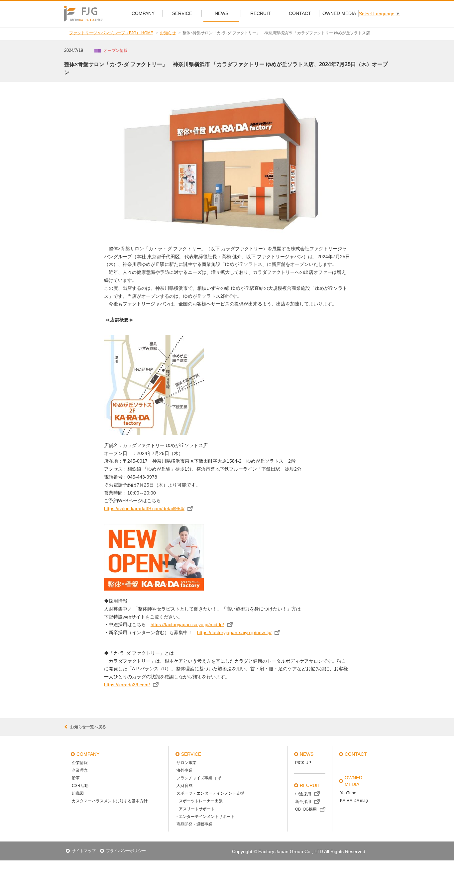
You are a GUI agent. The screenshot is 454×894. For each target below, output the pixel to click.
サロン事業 (186, 762)
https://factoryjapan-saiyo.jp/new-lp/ (234, 632)
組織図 (78, 793)
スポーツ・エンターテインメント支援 (210, 793)
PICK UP (303, 762)
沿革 (76, 778)
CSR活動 (80, 785)
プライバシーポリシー (126, 850)
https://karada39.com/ (127, 684)
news (306, 754)
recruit (310, 785)
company (87, 754)
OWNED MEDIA (353, 781)
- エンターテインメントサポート (205, 816)
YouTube (348, 793)
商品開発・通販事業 (194, 824)
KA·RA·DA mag (354, 800)
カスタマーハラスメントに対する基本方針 (110, 801)
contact (356, 754)
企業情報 (80, 762)
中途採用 (303, 794)
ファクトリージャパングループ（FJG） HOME (111, 33)
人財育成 (184, 785)
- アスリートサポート (195, 809)
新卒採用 (303, 801)
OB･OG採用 (306, 809)
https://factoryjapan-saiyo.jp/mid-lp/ (187, 624)
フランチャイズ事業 (194, 778)
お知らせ (168, 33)
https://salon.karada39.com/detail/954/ (144, 508)
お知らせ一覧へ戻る (88, 727)
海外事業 (184, 770)
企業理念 (80, 770)
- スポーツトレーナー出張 (199, 801)
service (191, 754)
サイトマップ (84, 850)
